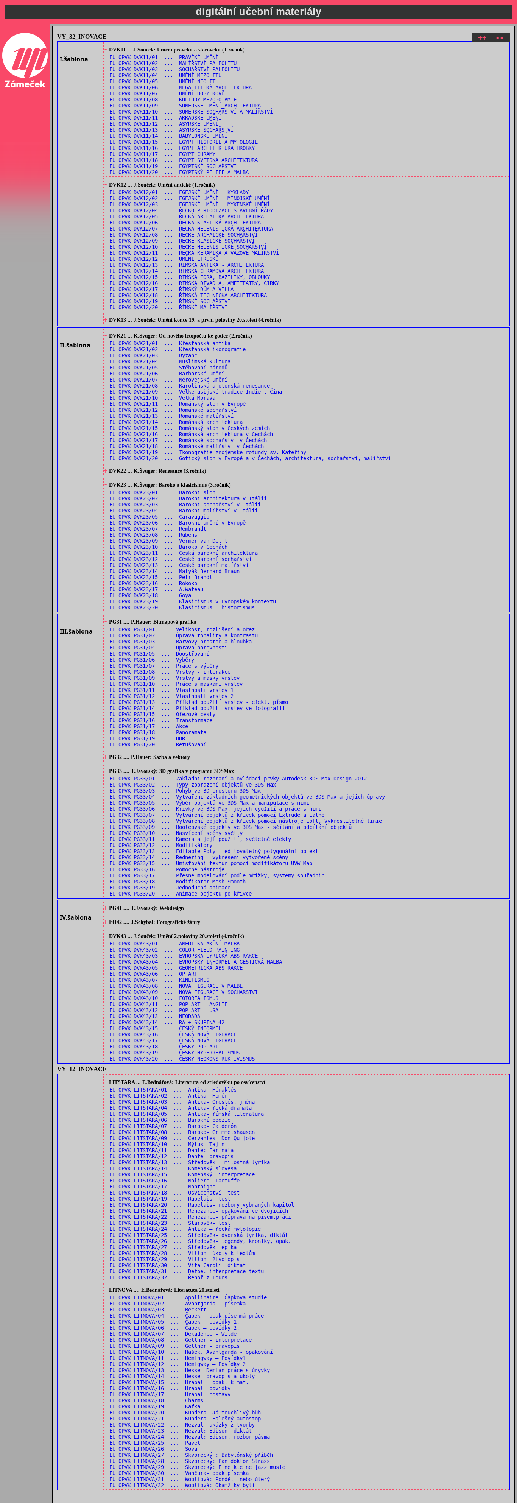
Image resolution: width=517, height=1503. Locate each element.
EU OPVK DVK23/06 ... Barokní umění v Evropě (177, 523)
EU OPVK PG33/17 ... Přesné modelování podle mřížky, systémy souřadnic (216, 875)
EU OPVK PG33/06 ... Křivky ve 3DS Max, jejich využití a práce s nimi (215, 809)
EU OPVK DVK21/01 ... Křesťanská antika (169, 343)
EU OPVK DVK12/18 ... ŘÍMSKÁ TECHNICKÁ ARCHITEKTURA (188, 295)
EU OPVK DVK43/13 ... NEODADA (154, 1016)
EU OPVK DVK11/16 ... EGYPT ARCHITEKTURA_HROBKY (182, 148)
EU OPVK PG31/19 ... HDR (147, 738)
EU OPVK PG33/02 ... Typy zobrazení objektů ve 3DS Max (192, 785)
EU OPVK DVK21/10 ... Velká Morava (162, 398)
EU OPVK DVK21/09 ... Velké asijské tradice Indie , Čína (195, 392)
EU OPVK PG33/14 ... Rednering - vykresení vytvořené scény (198, 857)
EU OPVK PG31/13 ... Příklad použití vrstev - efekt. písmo (198, 702)
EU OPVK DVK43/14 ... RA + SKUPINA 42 (166, 1022)
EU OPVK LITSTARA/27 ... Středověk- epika (173, 1247)
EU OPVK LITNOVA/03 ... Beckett (157, 1310)
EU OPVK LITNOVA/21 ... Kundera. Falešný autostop (185, 1419)
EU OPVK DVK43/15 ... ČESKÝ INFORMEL (165, 1028)
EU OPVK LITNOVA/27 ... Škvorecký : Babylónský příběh (191, 1455)
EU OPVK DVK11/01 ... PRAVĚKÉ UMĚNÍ (163, 57)
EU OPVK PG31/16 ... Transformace (160, 720)
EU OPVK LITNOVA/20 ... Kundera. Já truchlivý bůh (185, 1413)
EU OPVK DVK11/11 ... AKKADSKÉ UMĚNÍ (165, 118)
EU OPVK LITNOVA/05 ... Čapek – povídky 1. (174, 1322)
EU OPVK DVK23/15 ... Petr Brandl (160, 577)
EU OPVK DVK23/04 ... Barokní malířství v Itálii (183, 511)
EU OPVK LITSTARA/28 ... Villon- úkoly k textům (182, 1253)
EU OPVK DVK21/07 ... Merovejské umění (168, 380)
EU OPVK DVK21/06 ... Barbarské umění (166, 374)
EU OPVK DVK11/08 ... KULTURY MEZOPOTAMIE (173, 100)
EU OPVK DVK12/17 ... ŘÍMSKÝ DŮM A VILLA (171, 289)
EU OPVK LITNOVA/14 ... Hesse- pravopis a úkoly (182, 1376)
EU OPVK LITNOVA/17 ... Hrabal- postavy (169, 1394)
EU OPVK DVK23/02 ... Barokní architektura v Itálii (188, 498)
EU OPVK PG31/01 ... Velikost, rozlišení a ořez (182, 629)
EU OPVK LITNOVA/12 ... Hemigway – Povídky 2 (177, 1364)
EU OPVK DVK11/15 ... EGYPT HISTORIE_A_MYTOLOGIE (183, 142)
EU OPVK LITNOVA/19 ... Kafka (154, 1406)
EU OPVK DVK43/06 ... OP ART (153, 974)
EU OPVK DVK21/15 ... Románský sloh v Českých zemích (189, 428)
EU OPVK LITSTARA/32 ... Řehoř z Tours (168, 1277)
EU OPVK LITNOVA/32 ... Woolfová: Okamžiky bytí (182, 1485)
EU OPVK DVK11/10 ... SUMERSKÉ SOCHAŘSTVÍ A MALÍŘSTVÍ (191, 112)
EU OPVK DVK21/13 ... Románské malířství (171, 416)
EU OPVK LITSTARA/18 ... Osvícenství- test (174, 1193)
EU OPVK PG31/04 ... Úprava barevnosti (168, 648)
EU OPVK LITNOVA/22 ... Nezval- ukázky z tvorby (182, 1425)
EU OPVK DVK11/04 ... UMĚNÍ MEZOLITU (165, 75)
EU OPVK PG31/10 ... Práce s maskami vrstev (176, 684)
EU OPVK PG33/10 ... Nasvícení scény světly (176, 833)
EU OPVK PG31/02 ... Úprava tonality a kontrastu (183, 635)
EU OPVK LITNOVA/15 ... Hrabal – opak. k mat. (179, 1382)
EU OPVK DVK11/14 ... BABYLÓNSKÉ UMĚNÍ (168, 136)
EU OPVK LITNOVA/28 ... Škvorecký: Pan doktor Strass (189, 1461)
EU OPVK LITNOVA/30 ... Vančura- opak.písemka (179, 1473)
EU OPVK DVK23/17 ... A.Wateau (156, 589)
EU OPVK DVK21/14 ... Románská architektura (176, 422)
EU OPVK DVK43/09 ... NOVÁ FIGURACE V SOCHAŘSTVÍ (183, 992)
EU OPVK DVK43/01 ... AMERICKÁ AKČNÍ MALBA (174, 944)
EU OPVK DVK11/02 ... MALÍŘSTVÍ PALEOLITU (173, 63)
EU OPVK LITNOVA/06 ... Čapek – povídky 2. (174, 1328)
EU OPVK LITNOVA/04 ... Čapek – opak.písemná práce (186, 1316)
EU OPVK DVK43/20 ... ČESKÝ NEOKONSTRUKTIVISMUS (182, 1059)
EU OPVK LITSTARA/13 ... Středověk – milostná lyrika (189, 1162)
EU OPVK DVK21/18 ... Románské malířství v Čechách (186, 446)
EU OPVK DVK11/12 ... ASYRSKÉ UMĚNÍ (163, 124)
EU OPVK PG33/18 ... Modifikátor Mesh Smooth (177, 881)
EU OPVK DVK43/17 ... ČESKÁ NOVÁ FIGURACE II (177, 1040)
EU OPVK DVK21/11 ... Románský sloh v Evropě (177, 404)
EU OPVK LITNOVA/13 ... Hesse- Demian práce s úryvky (189, 1370)
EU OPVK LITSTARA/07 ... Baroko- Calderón (173, 1126)
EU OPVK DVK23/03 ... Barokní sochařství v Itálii (185, 505)
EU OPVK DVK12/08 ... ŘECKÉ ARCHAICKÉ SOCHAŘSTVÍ (183, 235)
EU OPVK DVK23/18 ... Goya (150, 595)
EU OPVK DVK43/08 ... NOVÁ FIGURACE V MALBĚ (176, 986)
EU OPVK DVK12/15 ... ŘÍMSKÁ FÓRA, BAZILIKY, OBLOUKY (189, 277)
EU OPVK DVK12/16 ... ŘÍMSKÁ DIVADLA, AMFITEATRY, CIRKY (194, 283)
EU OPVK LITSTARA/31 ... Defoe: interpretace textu (186, 1271)
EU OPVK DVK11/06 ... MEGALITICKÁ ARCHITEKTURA (180, 87)
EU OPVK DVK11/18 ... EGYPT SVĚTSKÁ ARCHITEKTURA (183, 160)
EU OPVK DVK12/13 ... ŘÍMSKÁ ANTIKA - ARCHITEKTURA (186, 265)
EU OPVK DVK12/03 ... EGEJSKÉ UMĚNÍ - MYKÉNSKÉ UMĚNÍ (189, 204)
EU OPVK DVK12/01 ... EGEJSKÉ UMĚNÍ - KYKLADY (179, 192)
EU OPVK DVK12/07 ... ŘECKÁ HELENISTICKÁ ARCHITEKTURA (191, 229)
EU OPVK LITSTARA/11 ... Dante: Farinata (171, 1150)
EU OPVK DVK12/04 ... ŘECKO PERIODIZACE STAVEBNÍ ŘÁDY (191, 210)
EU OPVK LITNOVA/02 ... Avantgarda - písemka (177, 1304)
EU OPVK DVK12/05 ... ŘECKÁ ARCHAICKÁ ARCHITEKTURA (186, 216)
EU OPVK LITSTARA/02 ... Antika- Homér (168, 1096)
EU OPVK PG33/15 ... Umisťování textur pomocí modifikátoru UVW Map (210, 863)
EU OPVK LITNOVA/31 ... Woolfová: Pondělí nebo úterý (189, 1479)
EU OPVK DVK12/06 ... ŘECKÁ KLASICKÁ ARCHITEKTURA (185, 223)
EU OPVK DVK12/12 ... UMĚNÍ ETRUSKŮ (163, 259)
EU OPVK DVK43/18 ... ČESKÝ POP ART (163, 1047)
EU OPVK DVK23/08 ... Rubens (153, 535)
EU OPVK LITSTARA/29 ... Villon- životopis (174, 1259)
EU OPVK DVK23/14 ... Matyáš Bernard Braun (174, 571)
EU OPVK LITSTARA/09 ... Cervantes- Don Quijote (182, 1138)
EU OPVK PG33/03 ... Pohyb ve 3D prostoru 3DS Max (185, 791)
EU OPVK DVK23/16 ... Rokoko (153, 583)
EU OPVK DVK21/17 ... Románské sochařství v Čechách (188, 440)
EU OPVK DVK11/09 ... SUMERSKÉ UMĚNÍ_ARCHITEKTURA (185, 106)
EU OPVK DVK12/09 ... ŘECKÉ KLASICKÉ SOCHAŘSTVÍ (182, 241)
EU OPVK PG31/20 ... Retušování (157, 744)
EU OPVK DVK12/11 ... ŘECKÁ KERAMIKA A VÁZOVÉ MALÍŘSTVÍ (194, 253)
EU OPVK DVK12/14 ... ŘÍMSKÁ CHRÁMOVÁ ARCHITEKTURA (186, 271)
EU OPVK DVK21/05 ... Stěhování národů (168, 367)
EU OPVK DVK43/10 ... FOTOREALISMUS (163, 998)
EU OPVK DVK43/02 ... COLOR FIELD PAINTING (174, 950)
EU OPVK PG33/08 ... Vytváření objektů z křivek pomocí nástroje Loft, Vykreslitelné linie (245, 821)
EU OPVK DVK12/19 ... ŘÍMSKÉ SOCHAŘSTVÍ (169, 301)
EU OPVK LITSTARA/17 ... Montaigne (162, 1187)
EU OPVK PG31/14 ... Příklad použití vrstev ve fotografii (197, 708)
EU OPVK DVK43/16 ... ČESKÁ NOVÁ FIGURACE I (176, 1034)
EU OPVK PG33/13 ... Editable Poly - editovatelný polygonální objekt (213, 851)
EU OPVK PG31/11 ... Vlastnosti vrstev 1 (171, 690)
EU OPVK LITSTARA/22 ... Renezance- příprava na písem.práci (200, 1217)
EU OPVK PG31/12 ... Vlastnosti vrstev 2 (171, 696)
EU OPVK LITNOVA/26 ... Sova (153, 1449)
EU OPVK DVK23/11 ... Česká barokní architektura (183, 553)
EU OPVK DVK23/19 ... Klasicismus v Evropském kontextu (192, 601)
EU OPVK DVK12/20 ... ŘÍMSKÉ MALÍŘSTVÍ (168, 307)
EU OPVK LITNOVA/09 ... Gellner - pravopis (174, 1346)
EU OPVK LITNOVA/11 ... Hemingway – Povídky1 (177, 1358)
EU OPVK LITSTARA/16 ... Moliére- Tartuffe (174, 1180)
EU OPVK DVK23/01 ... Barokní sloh (162, 492)
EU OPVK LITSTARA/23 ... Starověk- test (169, 1223)
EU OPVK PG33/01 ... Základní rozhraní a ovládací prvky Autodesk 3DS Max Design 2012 (238, 779)
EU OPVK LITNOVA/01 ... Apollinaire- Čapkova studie (188, 1297)
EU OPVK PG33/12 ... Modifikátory (160, 845)
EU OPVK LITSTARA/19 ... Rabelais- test (169, 1199)
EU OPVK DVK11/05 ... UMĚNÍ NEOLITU (163, 81)
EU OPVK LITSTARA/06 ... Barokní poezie (169, 1120)
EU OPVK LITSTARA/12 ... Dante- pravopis (171, 1156)
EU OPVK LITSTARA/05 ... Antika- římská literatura (186, 1114)
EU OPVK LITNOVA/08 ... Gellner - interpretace (180, 1340)
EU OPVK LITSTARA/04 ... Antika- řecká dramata (180, 1108)
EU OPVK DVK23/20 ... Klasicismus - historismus (182, 607)
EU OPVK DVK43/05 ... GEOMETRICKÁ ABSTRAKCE (176, 968)
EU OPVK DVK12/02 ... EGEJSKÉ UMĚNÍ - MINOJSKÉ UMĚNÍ (189, 198)
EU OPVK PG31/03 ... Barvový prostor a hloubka (180, 642)
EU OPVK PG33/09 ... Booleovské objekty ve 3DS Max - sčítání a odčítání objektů (230, 827)
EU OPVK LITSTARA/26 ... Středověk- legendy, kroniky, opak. (200, 1241)
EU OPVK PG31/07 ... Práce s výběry (163, 666)
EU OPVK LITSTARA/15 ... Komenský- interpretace (182, 1174)
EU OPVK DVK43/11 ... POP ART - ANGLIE (168, 1004)
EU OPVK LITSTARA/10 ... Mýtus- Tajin (166, 1144)
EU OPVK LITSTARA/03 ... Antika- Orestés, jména (182, 1102)
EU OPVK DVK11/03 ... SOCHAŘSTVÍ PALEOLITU (174, 69)
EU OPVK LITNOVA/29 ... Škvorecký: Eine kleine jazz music (197, 1467)
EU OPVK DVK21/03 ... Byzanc (153, 355)
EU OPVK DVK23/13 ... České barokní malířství (179, 565)
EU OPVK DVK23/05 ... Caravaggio (159, 517)
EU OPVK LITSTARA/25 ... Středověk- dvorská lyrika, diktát (198, 1235)
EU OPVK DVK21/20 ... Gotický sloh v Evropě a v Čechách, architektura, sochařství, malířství (250, 458)
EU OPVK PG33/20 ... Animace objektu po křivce (180, 894)
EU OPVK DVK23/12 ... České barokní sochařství (180, 559)
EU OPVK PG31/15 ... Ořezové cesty (162, 714)
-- (499, 37)
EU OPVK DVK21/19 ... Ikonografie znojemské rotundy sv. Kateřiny (207, 452)
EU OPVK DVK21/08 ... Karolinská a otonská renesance (189, 386)
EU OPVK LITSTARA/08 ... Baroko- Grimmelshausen (182, 1132)
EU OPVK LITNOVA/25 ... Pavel (154, 1443)
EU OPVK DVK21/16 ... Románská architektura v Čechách (191, 434)
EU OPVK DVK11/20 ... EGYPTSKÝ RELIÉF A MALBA (179, 172)
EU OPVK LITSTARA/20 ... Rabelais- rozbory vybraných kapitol (201, 1205)
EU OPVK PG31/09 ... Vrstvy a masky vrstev (174, 678)
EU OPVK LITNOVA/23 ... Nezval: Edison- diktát (180, 1431)
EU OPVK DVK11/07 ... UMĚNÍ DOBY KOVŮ (166, 93)
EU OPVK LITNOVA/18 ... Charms (156, 1400)
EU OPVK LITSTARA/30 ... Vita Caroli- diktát (177, 1265)
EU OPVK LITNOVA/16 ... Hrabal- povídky (169, 1388)
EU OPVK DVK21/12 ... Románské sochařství (173, 410)
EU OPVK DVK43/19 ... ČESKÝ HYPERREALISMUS (174, 1053)
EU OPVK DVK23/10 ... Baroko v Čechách (168, 547)
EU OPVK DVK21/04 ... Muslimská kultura (169, 361)
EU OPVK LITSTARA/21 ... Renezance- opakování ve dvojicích (198, 1211)
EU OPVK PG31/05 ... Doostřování (159, 654)
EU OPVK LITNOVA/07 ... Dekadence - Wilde (173, 1334)
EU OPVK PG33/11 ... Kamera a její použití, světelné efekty (200, 839)
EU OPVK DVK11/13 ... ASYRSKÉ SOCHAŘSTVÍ (171, 130)
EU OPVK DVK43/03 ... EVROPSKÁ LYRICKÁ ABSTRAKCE (183, 956)
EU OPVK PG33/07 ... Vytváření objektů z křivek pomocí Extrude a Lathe (216, 815)
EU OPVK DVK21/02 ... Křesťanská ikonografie (177, 349)
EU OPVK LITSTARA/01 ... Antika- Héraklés (173, 1090)
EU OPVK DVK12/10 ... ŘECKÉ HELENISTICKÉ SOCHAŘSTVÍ (188, 247)
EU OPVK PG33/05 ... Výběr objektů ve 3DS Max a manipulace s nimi (209, 803)
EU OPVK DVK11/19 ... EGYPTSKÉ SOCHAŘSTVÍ (173, 166)
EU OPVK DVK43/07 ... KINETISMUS (159, 980)
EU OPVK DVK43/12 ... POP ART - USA (163, 1010)
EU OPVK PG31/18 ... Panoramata (157, 732)
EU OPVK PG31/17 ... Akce (148, 726)
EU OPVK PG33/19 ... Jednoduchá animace (169, 888)
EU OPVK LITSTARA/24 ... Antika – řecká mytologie (185, 1229)
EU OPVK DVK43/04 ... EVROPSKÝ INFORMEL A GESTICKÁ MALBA (195, 962)
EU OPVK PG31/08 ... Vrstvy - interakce (169, 672)
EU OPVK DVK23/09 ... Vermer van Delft (168, 541)
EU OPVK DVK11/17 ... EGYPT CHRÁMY (162, 154)
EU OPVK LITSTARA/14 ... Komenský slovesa (173, 1168)
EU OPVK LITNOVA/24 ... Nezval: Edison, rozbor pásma (189, 1437)
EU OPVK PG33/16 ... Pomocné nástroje (166, 869)
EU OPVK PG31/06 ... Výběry (151, 660)
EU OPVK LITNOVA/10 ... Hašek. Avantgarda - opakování (191, 1352)
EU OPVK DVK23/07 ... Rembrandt (157, 529)
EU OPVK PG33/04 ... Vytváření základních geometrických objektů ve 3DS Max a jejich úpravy (247, 797)
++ (482, 37)
